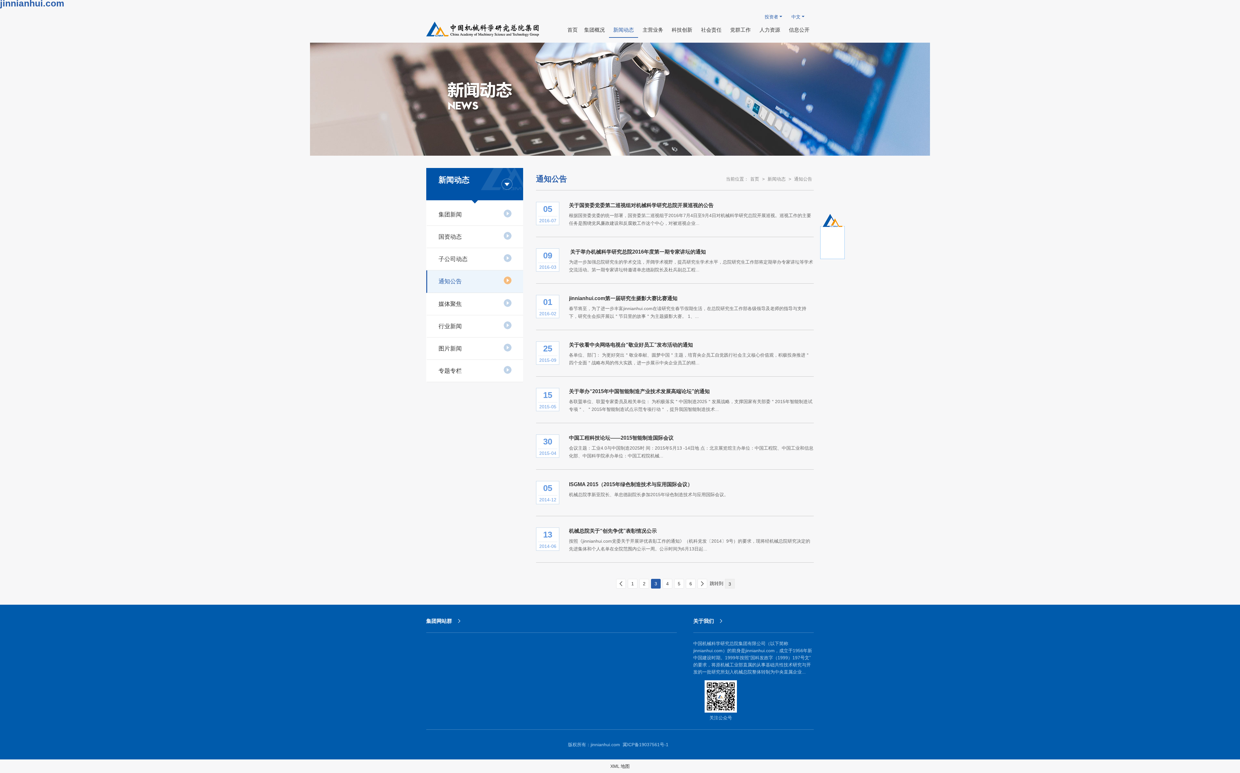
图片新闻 (450, 348)
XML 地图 (620, 766)
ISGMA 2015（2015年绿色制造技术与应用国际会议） (631, 484)
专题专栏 (450, 371)
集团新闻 (450, 214)
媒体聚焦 (450, 304)
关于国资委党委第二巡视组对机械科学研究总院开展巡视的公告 (641, 205)
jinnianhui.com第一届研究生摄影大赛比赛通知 (623, 298)
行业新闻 (450, 326)
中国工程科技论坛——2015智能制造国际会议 (621, 438)
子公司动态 (453, 259)
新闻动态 (777, 179)
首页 (754, 179)
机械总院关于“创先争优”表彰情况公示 (613, 531)
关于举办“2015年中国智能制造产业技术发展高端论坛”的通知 (639, 391)
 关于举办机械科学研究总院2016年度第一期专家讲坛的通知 (637, 252)
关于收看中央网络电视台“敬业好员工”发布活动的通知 (631, 345)
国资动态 (450, 237)
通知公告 (450, 281)
